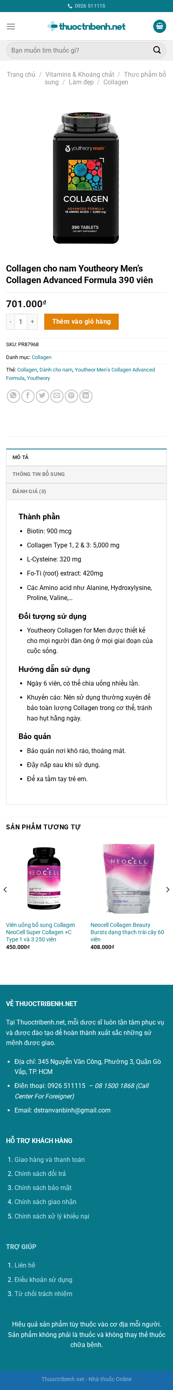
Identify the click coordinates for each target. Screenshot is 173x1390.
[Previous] (6, 906)
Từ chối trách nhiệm (43, 1294)
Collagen (115, 82)
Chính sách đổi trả (40, 1174)
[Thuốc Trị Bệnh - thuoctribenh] (86, 26)
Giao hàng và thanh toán (49, 1159)
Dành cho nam (55, 370)
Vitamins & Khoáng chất (79, 74)
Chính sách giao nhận (45, 1202)
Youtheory (38, 378)
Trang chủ (21, 74)
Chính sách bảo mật (43, 1188)
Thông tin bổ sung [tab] (38, 474)
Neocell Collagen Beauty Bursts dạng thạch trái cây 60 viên (127, 932)
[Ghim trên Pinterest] (71, 396)
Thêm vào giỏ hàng (81, 321)
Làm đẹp (81, 82)
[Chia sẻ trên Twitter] (42, 396)
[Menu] (11, 26)
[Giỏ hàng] (159, 26)
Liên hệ (24, 1265)
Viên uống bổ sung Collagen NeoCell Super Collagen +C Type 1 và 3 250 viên (40, 932)
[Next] (167, 906)
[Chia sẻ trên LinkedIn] (86, 396)
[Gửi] (157, 50)
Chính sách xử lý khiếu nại (51, 1216)
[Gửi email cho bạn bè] (57, 396)
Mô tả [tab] (20, 457)
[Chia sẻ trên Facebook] (28, 396)
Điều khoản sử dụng (43, 1280)
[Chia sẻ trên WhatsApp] (13, 396)
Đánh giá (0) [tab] (29, 491)
